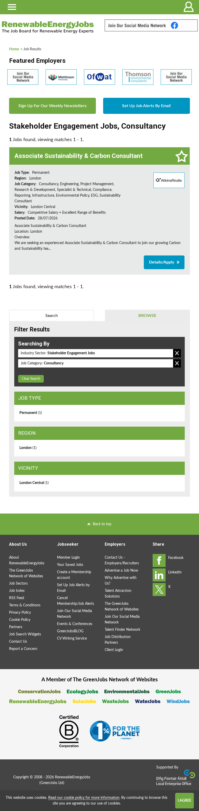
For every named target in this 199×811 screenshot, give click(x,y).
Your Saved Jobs (70, 565)
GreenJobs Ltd (51, 783)
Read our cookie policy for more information (83, 798)
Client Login (114, 650)
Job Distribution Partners (118, 639)
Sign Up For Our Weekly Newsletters (52, 106)
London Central (34, 483)
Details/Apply (161, 262)
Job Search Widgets (25, 634)
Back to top (102, 524)
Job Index (17, 591)
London (28, 448)
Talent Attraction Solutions (118, 593)
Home (14, 49)
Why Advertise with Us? (121, 580)
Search (51, 316)
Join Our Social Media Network (74, 614)
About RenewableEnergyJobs (26, 560)
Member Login (68, 557)
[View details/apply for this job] (168, 180)
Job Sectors (18, 583)
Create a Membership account (74, 575)
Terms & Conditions (24, 605)
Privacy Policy (20, 612)
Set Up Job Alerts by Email (73, 588)
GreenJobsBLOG (70, 631)
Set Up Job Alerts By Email (146, 106)
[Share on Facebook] (159, 560)
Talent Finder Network (122, 630)
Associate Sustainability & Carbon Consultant (79, 156)
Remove (177, 353)
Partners (15, 627)
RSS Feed (16, 598)
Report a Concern (23, 649)
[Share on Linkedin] (159, 575)
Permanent (30, 413)
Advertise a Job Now (121, 570)
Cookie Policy (19, 620)
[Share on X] (159, 589)
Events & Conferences (74, 624)
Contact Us (18, 641)
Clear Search (31, 378)
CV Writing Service (72, 638)
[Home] (47, 27)
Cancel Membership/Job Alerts (75, 601)
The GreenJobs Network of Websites (26, 573)
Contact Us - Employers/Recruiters (122, 560)
